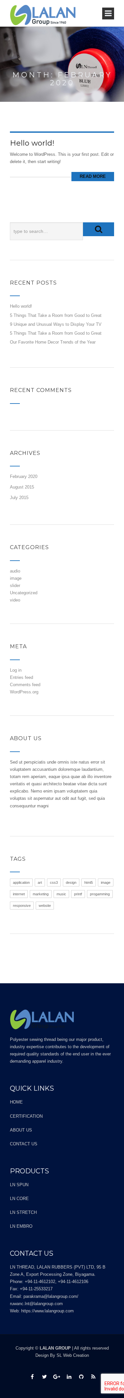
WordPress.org (24, 691)
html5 (88, 882)
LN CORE (19, 1198)
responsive (22, 906)
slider (15, 585)
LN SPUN (19, 1184)
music (61, 894)
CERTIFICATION (26, 1116)
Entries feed (21, 677)
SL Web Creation (73, 1355)
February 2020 (23, 476)
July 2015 (19, 497)
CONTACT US (23, 1143)
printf (78, 894)
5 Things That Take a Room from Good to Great (56, 315)
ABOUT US (21, 1130)
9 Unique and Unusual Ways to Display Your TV (56, 324)
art (40, 882)
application (21, 882)
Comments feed (25, 684)
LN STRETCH (23, 1212)
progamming (100, 894)
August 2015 (22, 487)
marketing (41, 894)
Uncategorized (23, 592)
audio (15, 571)
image (15, 578)
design (71, 882)
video (15, 600)
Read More (93, 176)
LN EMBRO (21, 1226)
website (45, 906)
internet (19, 894)
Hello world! (32, 143)
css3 (54, 882)
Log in (15, 670)
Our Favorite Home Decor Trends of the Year (53, 342)
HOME (16, 1102)
